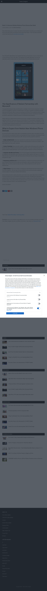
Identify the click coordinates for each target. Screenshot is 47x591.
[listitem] (23, 292)
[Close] (44, 276)
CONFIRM (15, 313)
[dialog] (23, 295)
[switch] (38, 295)
